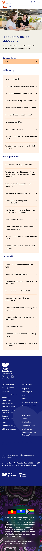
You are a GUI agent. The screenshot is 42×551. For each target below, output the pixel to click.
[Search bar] (31, 2)
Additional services (9, 429)
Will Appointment (11, 156)
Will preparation (8, 388)
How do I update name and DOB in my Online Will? (20, 318)
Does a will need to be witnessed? (18, 115)
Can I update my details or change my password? (20, 308)
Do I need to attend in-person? (17, 193)
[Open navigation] (39, 2)
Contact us (7, 442)
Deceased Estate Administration (8, 411)
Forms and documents (31, 402)
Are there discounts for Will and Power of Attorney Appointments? (20, 211)
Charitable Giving (8, 425)
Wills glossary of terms (14, 129)
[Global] (21, 2)
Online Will (8, 256)
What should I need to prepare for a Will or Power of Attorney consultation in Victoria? (20, 174)
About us (26, 415)
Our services (8, 384)
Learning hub (27, 392)
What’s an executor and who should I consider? (20, 147)
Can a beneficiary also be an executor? (21, 108)
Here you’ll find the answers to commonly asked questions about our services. (19, 47)
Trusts (4, 422)
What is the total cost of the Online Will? (19, 266)
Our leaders (26, 422)
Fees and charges (29, 406)
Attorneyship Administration (7, 402)
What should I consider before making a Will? (20, 137)
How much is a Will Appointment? (18, 165)
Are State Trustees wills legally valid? (20, 86)
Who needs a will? (12, 79)
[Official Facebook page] (3, 377)
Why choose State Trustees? (29, 433)
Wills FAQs (9, 70)
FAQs (24, 399)
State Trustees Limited (18, 463)
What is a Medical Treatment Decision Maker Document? (20, 228)
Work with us (27, 429)
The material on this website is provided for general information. (21, 460)
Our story (25, 418)
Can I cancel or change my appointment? (16, 201)
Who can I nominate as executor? (18, 93)
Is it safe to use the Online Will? (17, 291)
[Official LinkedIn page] (12, 377)
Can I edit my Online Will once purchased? (17, 299)
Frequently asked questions (16, 38)
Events (24, 395)
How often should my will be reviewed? (20, 100)
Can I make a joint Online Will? (17, 274)
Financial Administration (7, 417)
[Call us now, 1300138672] (35, 2)
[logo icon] (7, 368)
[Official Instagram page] (7, 377)
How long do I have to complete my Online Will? (19, 282)
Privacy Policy (29, 442)
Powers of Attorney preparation (9, 396)
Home (5, 7)
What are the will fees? (14, 122)
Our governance (28, 425)
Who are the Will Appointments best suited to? (19, 185)
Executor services (8, 407)
